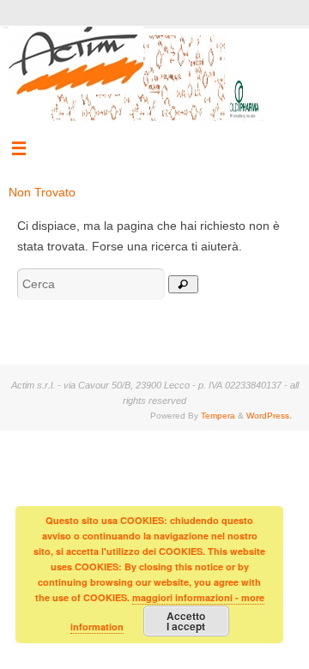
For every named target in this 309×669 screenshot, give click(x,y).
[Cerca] (183, 284)
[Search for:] (92, 284)
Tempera (218, 415)
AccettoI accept (186, 621)
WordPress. (269, 415)
